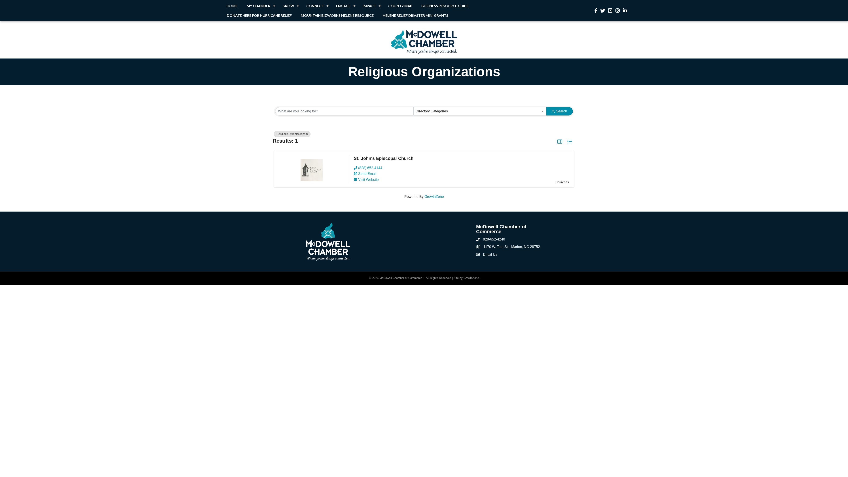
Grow (288, 6)
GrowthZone (434, 197)
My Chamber (258, 6)
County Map (400, 6)
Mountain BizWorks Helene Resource (337, 15)
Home (232, 6)
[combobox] (480, 111)
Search (561, 111)
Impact (369, 6)
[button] (559, 141)
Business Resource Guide (445, 6)
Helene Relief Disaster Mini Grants (415, 15)
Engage (343, 6)
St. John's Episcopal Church (383, 158)
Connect (315, 6)
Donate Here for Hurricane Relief (259, 15)
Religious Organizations (290, 134)
